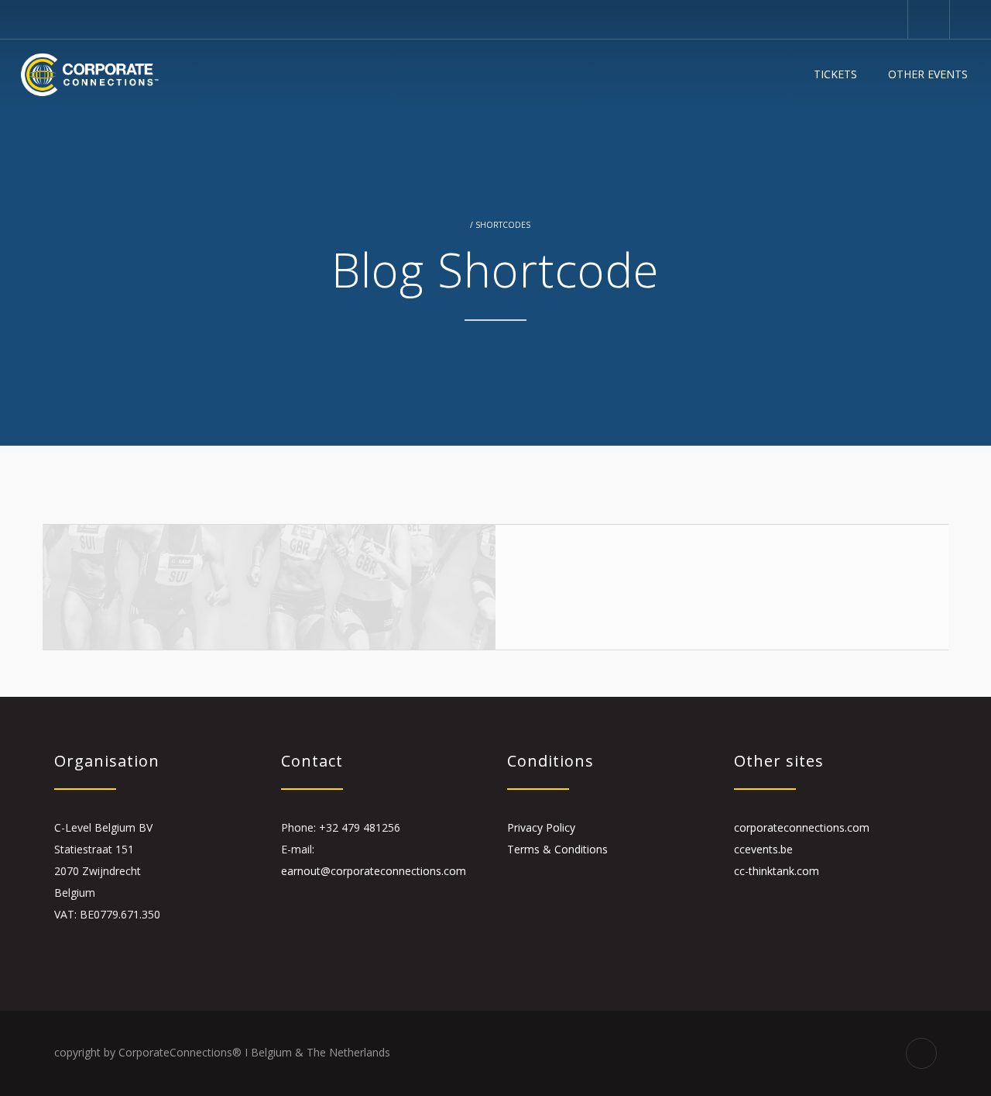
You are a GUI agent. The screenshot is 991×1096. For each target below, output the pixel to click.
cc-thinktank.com (776, 870)
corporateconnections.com (801, 827)
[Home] (90, 74)
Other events (928, 74)
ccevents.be (763, 849)
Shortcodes (502, 224)
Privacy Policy (541, 827)
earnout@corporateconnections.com (373, 870)
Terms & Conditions (557, 849)
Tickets (835, 74)
